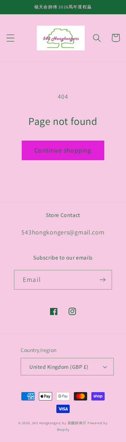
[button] (10, 38)
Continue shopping (62, 150)
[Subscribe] (102, 280)
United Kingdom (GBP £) (59, 366)
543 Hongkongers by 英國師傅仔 (59, 423)
